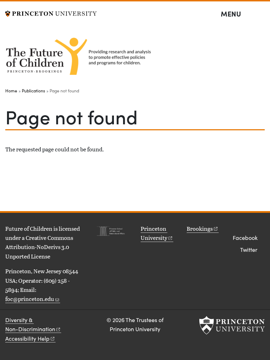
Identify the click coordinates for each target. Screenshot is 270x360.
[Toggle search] (260, 14)
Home (11, 90)
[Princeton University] (51, 13)
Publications (33, 90)
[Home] (80, 55)
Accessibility (27, 338)
